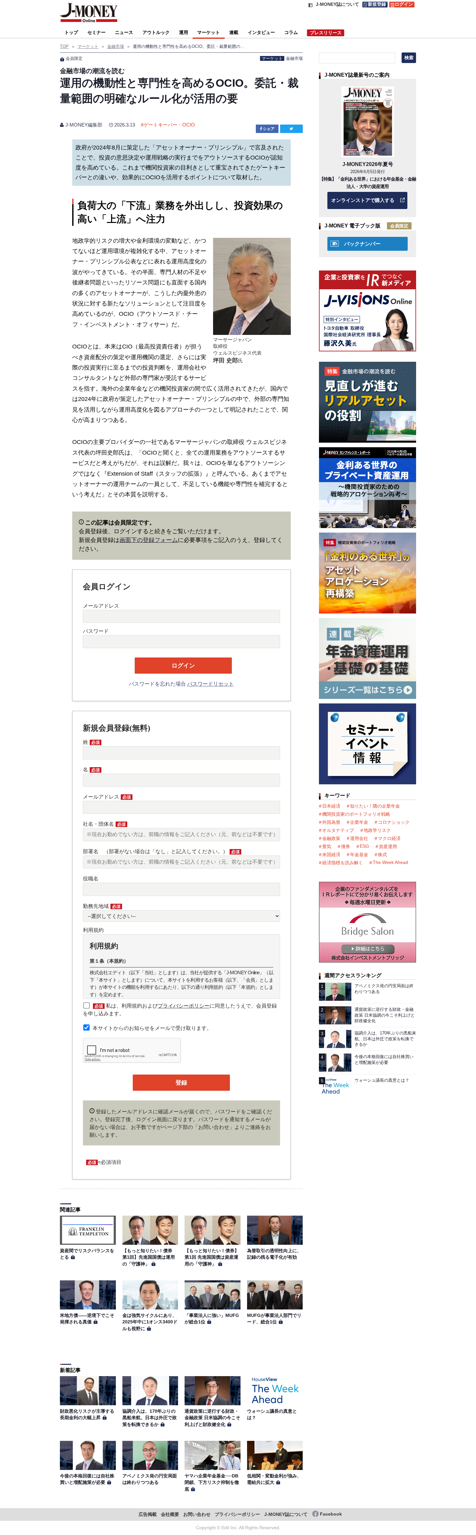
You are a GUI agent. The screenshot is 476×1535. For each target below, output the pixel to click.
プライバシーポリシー (184, 1006)
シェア (269, 129)
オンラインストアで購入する (362, 200)
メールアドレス (101, 606)
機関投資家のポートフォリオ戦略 (356, 814)
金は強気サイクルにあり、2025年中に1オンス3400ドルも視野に (149, 1322)
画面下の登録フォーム (148, 540)
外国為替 (331, 822)
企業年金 (359, 822)
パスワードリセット (210, 684)
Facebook (331, 1514)
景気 (326, 846)
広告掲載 (148, 1514)
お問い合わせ (196, 1514)
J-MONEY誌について (286, 1514)
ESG (364, 846)
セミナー (96, 32)
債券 (345, 846)
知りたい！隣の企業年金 (375, 806)
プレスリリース (326, 32)
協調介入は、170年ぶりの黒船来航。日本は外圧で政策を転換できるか (149, 1417)
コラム (291, 32)
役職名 (90, 878)
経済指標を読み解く (342, 862)
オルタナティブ (338, 830)
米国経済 (331, 854)
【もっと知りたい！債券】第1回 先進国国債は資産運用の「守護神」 (212, 1257)
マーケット (208, 32)
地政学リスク (377, 830)
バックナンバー (362, 244)
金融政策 (331, 838)
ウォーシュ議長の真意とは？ (382, 1080)
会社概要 (170, 1514)
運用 (183, 32)
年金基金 (359, 854)
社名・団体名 (104, 824)
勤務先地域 (101, 906)
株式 (382, 854)
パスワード (96, 631)
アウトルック (156, 32)
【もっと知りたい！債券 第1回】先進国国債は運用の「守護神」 (149, 1257)
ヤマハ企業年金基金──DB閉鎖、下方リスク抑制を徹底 (212, 1482)
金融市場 (294, 58)
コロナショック (394, 822)
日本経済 (331, 806)
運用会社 (359, 838)
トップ (71, 32)
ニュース (124, 32)
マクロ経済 (389, 838)
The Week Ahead (390, 862)
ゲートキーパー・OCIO (169, 124)
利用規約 (93, 930)
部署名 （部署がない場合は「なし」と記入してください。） (161, 851)
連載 (233, 32)
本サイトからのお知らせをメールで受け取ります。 (152, 1028)
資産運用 (388, 846)
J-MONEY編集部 (83, 124)
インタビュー (261, 32)
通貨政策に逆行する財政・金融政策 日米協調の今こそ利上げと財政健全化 (212, 1417)
